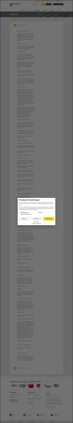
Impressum (34, 223)
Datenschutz (39, 223)
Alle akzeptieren (49, 218)
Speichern (36, 218)
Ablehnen (24, 218)
